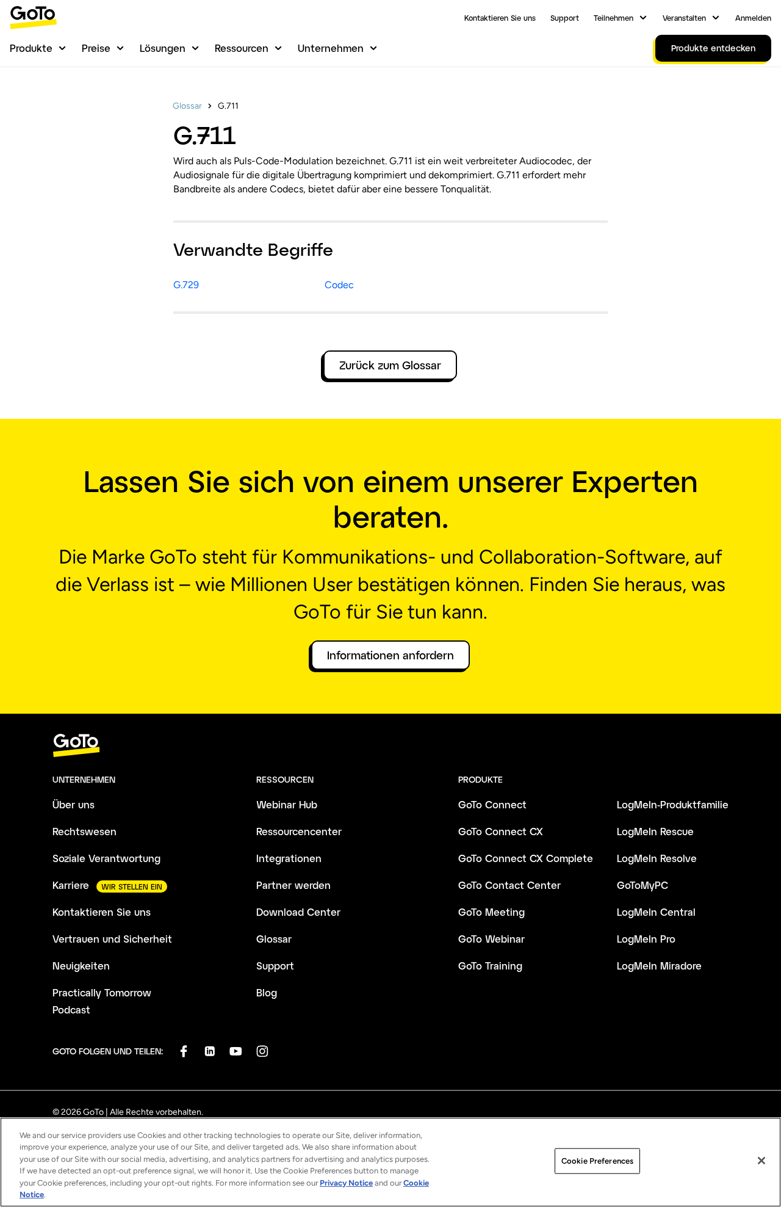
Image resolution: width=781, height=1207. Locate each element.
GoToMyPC (642, 885)
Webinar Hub (286, 804)
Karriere (70, 885)
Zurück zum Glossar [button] (390, 365)
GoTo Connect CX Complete (525, 858)
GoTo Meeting (491, 912)
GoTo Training (490, 965)
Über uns (73, 804)
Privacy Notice (346, 1182)
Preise (96, 48)
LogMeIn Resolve (657, 858)
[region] (390, 1162)
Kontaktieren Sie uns (500, 17)
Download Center (298, 912)
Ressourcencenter (299, 831)
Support (564, 17)
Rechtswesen (84, 831)
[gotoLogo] (33, 17)
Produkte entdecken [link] (713, 48)
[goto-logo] (390, 745)
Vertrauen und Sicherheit (112, 938)
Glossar (187, 106)
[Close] (761, 1160)
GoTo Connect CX (500, 831)
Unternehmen (331, 48)
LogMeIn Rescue (655, 831)
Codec (339, 285)
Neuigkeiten (81, 965)
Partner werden (293, 885)
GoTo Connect (492, 804)
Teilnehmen (613, 17)
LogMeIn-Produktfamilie (673, 804)
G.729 (186, 285)
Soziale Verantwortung (106, 858)
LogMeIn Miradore (659, 965)
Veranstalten (684, 17)
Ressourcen (241, 48)
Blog (266, 992)
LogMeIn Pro (646, 938)
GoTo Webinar (491, 938)
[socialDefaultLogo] (183, 1051)
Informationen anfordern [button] (390, 655)
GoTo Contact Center (509, 885)
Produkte (31, 48)
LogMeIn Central (656, 912)
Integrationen (289, 858)
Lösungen (162, 48)
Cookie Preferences (597, 1160)
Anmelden (753, 17)
